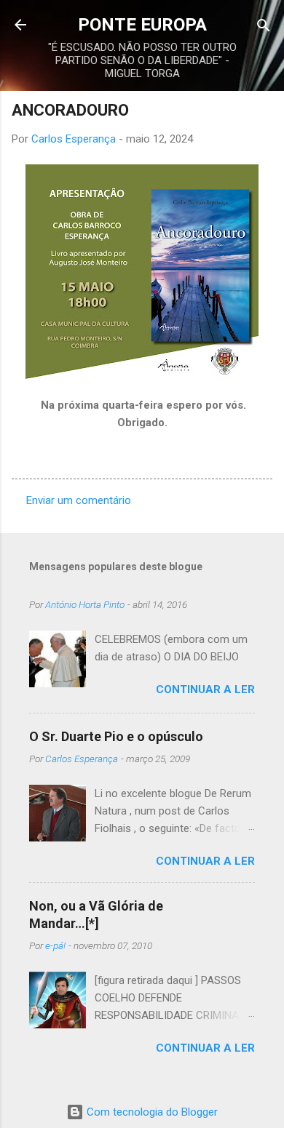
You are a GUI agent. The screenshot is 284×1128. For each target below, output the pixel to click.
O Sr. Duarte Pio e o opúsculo (116, 736)
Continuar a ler (205, 689)
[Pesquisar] (263, 26)
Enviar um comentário (78, 500)
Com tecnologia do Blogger (151, 1112)
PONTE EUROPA (142, 25)
